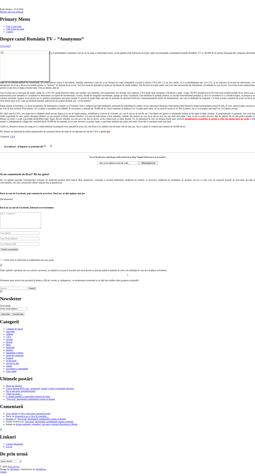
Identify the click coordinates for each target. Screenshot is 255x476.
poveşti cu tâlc (12, 363)
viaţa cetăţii (11, 371)
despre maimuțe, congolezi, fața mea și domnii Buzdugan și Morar (46, 424)
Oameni (9, 358)
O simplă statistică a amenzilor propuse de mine (28, 396)
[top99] (0, 464)
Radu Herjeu (14, 466)
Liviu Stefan (11, 413)
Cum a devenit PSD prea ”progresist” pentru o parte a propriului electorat (40, 388)
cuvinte (9, 339)
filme (8, 345)
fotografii (10, 347)
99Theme (14, 469)
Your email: (5, 306)
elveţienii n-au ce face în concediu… (32, 416)
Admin (3, 472)
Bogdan (9, 419)
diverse (9, 342)
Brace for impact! (14, 386)
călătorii (9, 334)
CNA (12, 136)
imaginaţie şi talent (14, 352)
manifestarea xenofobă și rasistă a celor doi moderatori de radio (217, 119)
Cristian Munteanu (14, 444)
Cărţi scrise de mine (15, 29)
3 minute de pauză (14, 329)
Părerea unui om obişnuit (11, 12)
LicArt (9, 446)
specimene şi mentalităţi (17, 368)
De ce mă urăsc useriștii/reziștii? (21, 391)
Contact (9, 31)
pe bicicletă (11, 360)
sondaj (9, 366)
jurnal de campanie (14, 355)
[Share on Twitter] (52, 147)
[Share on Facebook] (46, 147)
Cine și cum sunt (13, 26)
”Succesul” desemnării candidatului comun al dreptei (30, 399)
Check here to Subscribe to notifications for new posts (28, 260)
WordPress (41, 469)
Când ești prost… (14, 394)
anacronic (10, 331)
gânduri (9, 350)
